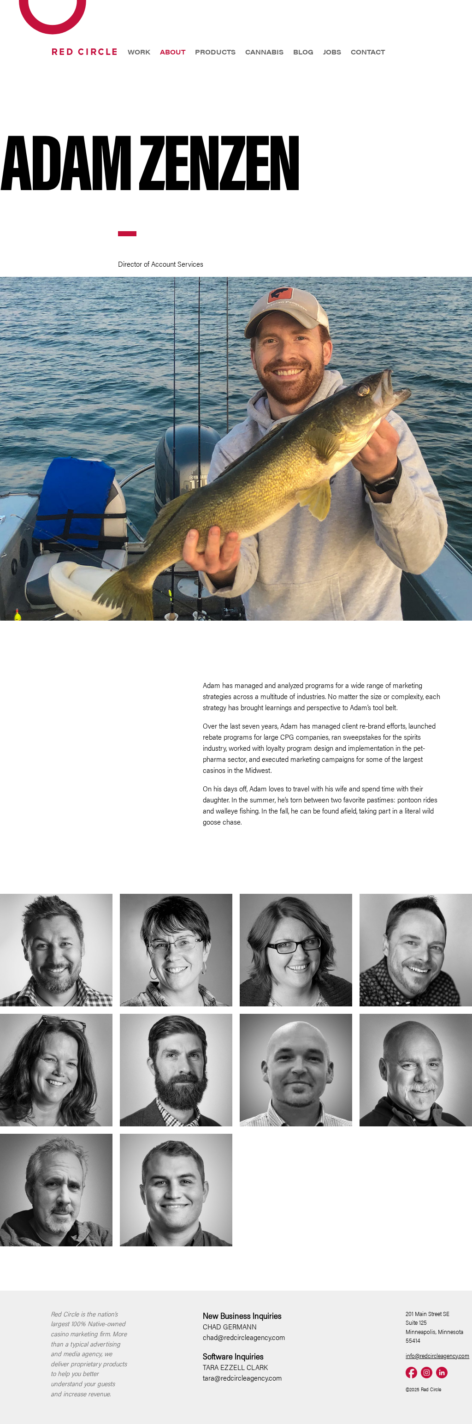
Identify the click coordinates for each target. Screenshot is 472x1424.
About (172, 51)
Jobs (332, 51)
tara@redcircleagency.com (242, 1377)
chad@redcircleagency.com (244, 1337)
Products (215, 51)
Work (139, 51)
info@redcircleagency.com (437, 1355)
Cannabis (264, 51)
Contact (368, 51)
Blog (303, 51)
